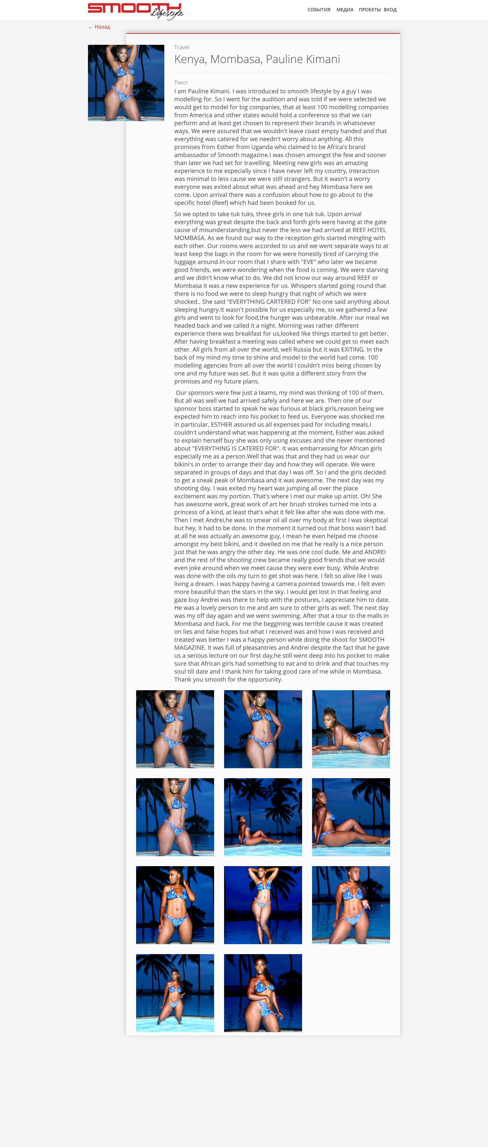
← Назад (99, 26)
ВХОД (390, 10)
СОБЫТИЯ (319, 10)
